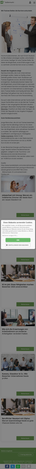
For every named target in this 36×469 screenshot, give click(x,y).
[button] (18, 235)
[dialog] (18, 234)
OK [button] (18, 240)
